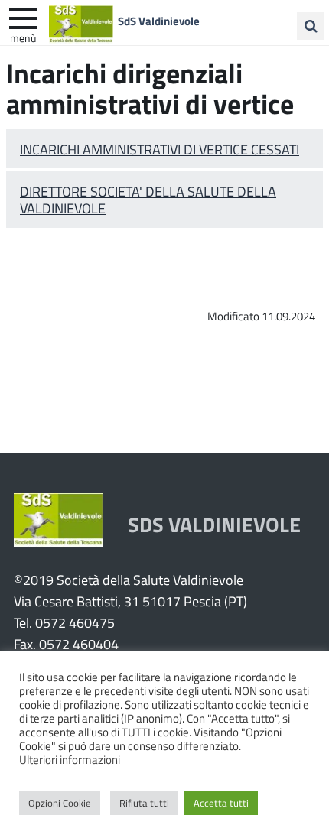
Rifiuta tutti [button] (144, 803)
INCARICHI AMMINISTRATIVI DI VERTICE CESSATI (159, 149)
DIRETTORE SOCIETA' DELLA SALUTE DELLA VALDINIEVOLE (148, 200)
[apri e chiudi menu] (23, 17)
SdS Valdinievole (159, 20)
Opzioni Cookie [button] (59, 803)
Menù (23, 37)
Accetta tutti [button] (221, 803)
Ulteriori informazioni (69, 759)
